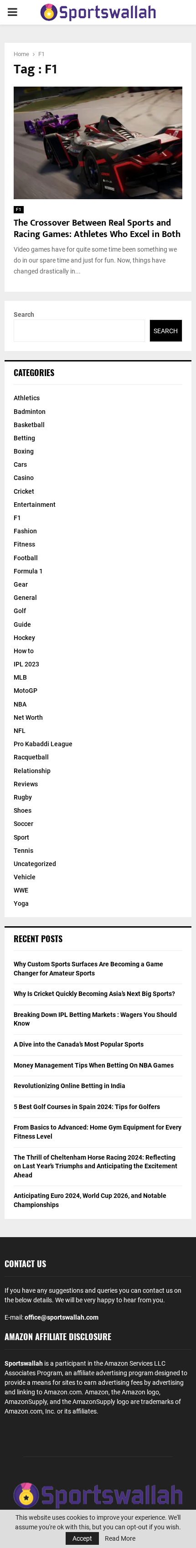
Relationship (32, 770)
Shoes (22, 810)
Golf (20, 610)
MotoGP (25, 690)
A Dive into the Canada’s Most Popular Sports (79, 1044)
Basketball (29, 424)
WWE (21, 890)
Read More (120, 1538)
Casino (24, 477)
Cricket (24, 491)
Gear (21, 584)
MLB (20, 677)
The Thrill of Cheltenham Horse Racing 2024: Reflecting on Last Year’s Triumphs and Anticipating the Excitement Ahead (95, 1166)
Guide (22, 624)
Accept (82, 1538)
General (25, 597)
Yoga (21, 903)
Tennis (23, 850)
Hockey (24, 637)
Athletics (27, 398)
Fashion (25, 531)
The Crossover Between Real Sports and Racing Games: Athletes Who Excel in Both (97, 228)
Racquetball (31, 757)
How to (24, 651)
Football (26, 558)
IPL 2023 (26, 664)
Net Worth (28, 717)
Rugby (23, 797)
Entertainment (35, 504)
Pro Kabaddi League (43, 744)
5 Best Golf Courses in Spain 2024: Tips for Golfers (87, 1106)
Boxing (24, 451)
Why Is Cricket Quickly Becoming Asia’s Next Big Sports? (94, 993)
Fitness (24, 544)
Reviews (26, 784)
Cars (20, 464)
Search (24, 314)
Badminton (30, 411)
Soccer (23, 823)
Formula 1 (28, 571)
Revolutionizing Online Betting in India (69, 1085)
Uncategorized (35, 863)
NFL (20, 730)
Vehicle (25, 877)
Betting (24, 438)
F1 (18, 209)
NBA (20, 704)
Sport (21, 837)
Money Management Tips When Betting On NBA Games (94, 1065)
